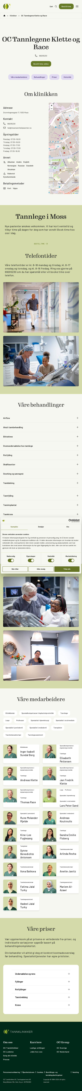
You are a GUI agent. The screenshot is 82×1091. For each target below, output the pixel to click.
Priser (54, 77)
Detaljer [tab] (41, 527)
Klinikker (13, 15)
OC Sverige (62, 1048)
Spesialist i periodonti (14, 728)
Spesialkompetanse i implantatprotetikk (38, 713)
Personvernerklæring (11, 1072)
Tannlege (64, 713)
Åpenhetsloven (28, 1072)
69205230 (43, 56)
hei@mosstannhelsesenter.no (19, 128)
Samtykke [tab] (14, 527)
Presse (6, 1059)
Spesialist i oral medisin (65, 720)
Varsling (75, 1072)
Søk (51, 6)
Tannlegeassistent (35, 735)
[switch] (31, 560)
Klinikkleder (10, 713)
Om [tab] (67, 527)
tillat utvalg (41, 569)
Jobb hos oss (36, 1052)
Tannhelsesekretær (13, 735)
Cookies (40, 1072)
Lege (8, 720)
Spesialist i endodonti (38, 728)
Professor (20, 720)
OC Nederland (63, 1052)
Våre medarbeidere (19, 77)
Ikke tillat (15, 569)
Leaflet (76, 193)
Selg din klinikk (10, 1055)
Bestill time (66, 6)
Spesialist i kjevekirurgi (40, 720)
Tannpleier (57, 728)
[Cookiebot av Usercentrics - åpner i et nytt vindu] (70, 520)
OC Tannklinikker (10, 1048)
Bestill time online (40, 64)
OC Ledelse (8, 1052)
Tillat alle (67, 569)
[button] (63, 148)
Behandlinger (39, 77)
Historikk (67, 77)
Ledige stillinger (37, 1048)
